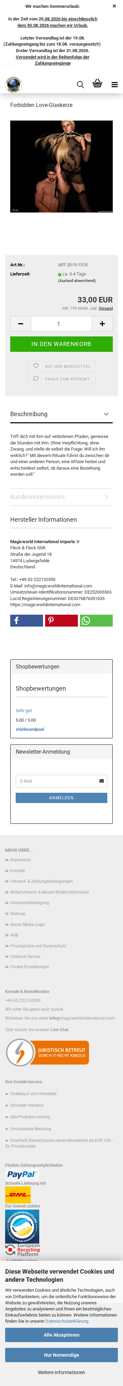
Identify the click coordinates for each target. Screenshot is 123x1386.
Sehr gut (24, 710)
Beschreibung (28, 414)
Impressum (20, 859)
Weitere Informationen (61, 1372)
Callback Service (25, 956)
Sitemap (18, 913)
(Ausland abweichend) (77, 281)
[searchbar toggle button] (80, 84)
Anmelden (61, 798)
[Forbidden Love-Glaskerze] (61, 166)
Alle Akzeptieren (62, 1335)
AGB (14, 935)
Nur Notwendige (61, 1355)
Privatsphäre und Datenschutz (38, 946)
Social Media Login (27, 924)
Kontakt (17, 870)
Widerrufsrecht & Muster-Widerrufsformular (49, 892)
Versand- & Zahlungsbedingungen (41, 881)
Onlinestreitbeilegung (29, 902)
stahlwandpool (30, 729)
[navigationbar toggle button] (114, 84)
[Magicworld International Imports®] (11, 84)
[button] (20, 323)
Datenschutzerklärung (66, 1321)
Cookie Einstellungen (29, 966)
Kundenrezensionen (37, 496)
